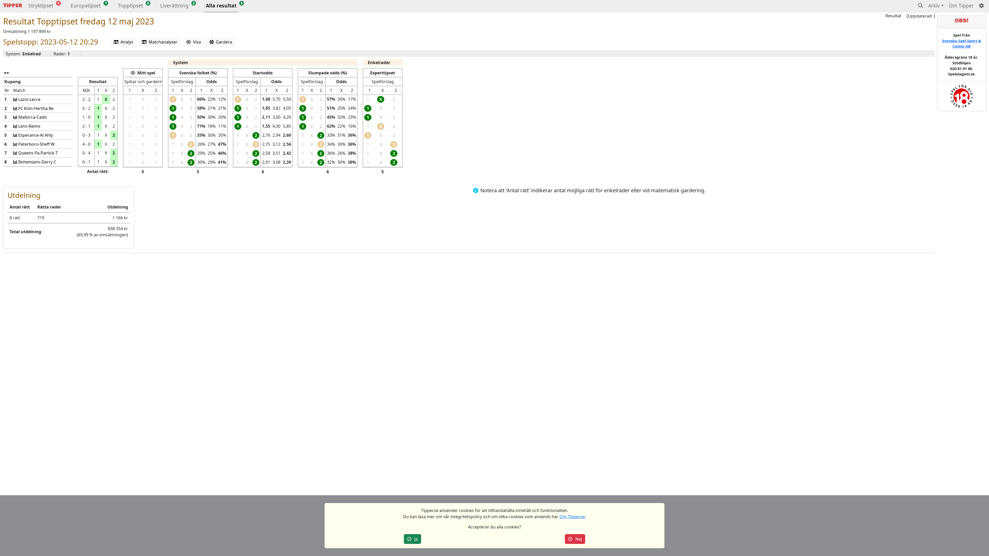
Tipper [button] (12, 6)
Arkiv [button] (934, 5)
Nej (577, 539)
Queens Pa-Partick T (37, 153)
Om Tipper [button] (961, 5)
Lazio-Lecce (28, 99)
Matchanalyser (162, 42)
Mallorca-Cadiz (32, 117)
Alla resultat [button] (221, 5)
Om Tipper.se (572, 516)
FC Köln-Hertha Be (35, 108)
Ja (414, 539)
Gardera (223, 42)
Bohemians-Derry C (36, 162)
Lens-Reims (28, 126)
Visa (196, 42)
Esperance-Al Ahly (35, 135)
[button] (40, 6)
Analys (125, 42)
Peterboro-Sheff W (36, 144)
